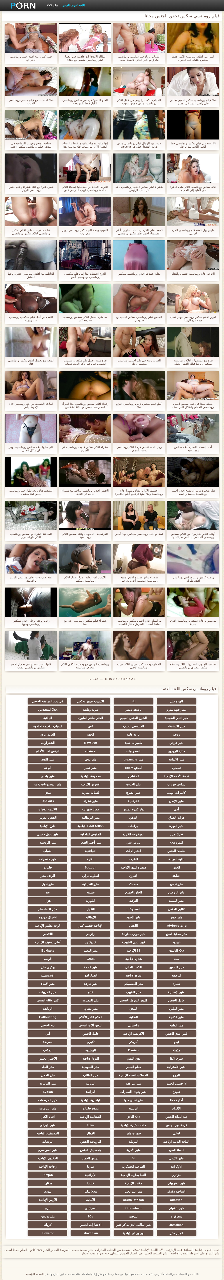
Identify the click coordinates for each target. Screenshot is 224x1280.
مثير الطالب (90, 1075)
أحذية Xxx (176, 1100)
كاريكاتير (90, 942)
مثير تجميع (176, 884)
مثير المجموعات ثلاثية (47, 784)
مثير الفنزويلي (176, 1183)
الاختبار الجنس (48, 1058)
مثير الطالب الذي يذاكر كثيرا (133, 1224)
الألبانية (90, 1200)
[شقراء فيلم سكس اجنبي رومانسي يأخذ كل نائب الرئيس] (139, 168)
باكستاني (133, 1025)
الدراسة (91, 1091)
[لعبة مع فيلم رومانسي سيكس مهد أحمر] (139, 515)
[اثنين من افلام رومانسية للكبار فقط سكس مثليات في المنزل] (193, 38)
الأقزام (176, 1108)
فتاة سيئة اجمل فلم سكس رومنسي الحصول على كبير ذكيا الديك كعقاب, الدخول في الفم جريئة (85, 362)
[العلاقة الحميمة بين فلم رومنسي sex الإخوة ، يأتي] (31, 385)
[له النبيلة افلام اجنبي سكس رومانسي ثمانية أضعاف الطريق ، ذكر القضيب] (139, 602)
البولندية (133, 1108)
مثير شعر (91, 767)
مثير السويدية (90, 1067)
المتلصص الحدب (133, 726)
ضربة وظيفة (91, 709)
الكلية (90, 859)
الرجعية (176, 975)
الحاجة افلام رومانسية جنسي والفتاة (193, 273)
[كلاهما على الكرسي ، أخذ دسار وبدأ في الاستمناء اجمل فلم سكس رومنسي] (139, 211)
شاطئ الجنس (176, 851)
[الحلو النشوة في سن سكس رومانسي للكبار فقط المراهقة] (85, 81)
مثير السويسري (48, 1150)
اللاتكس (48, 934)
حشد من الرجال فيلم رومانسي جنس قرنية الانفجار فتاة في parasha (139, 145)
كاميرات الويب (176, 792)
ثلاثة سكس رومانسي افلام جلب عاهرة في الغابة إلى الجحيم (193, 188)
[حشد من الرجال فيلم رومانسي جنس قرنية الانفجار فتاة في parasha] (139, 125)
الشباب (47, 851)
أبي (48, 1033)
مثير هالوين (48, 1216)
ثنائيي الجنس (176, 909)
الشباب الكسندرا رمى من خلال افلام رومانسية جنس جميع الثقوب (139, 101)
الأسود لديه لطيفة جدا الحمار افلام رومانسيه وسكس (85, 579)
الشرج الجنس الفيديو (133, 718)
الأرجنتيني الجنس (176, 1083)
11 (106, 678)
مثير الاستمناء (176, 726)
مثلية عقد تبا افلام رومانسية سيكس (139, 273)
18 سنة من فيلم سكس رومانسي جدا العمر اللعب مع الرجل (193, 145)
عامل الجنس (90, 1033)
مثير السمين (176, 967)
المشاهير (133, 776)
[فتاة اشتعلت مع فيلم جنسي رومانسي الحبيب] (31, 81)
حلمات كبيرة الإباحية (133, 1125)
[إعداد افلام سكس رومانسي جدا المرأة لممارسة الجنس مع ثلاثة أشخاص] (85, 385)
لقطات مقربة (90, 792)
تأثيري (90, 1042)
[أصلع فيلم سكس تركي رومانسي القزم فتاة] (139, 385)
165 (95, 678)
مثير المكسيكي (133, 983)
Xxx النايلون (176, 950)
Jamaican (176, 1224)
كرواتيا (48, 1224)
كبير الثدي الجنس (176, 1033)
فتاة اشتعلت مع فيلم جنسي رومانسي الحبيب (31, 101)
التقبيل (90, 909)
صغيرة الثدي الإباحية (133, 867)
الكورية (90, 900)
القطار (91, 1133)
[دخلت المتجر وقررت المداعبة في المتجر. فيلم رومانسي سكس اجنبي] (31, 125)
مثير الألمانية (176, 759)
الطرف (133, 859)
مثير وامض (48, 776)
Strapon (90, 867)
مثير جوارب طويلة (133, 934)
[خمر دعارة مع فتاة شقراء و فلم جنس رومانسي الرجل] (31, 168)
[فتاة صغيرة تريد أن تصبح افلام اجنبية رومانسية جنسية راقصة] (193, 472)
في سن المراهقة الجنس (47, 701)
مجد (176, 959)
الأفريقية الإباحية (133, 1033)
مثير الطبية (176, 1025)
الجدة (90, 734)
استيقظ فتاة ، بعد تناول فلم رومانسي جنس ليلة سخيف (31, 492)
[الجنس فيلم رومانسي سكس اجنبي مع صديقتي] (139, 298)
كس (90, 726)
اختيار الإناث (133, 851)
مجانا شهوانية (90, 809)
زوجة (176, 734)
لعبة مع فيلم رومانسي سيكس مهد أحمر (139, 533)
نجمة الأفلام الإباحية (176, 776)
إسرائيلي (90, 1208)
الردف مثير (48, 875)
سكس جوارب (176, 784)
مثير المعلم (91, 950)
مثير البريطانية (91, 817)
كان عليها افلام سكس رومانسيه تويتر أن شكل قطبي (31, 448)
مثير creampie (133, 759)
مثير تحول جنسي (48, 834)
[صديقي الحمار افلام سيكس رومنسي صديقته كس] (85, 298)
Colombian (133, 1208)
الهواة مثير (176, 701)
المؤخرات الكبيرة (133, 834)
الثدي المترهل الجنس (133, 1000)
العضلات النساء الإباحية (133, 1075)
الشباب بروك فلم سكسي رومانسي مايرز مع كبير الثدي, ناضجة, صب (139, 58)
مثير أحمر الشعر (90, 842)
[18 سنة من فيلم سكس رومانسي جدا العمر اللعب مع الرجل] (193, 125)
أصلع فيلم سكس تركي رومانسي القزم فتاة (139, 405)
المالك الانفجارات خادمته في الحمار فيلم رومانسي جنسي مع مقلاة (85, 58)
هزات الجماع (176, 817)
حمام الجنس (134, 1067)
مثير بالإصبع (176, 801)
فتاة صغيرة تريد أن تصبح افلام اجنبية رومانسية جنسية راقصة (193, 492)
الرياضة (47, 1008)
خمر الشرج (133, 792)
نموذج (176, 1091)
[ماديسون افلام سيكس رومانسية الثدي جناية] (193, 602)
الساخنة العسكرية (133, 1166)
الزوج (176, 1075)
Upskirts (48, 801)
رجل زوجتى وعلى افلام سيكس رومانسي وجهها (30, 622)
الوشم (48, 959)
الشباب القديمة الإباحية (47, 726)
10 (110, 678)
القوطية (133, 1141)
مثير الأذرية (133, 1150)
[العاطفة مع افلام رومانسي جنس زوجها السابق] (31, 255)
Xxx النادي (133, 1116)
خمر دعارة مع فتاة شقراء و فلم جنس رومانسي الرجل (31, 188)
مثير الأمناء (48, 983)
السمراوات (133, 751)
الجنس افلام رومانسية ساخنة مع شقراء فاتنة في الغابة (85, 492)
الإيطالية (91, 917)
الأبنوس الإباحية (90, 784)
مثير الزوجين (176, 892)
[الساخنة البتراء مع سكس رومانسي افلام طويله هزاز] (31, 515)
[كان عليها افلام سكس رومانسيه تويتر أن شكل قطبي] (31, 428)
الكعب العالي (133, 967)
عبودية (176, 942)
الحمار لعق (91, 975)
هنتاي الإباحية (133, 959)
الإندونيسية (47, 975)
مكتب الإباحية (133, 1183)
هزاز (48, 900)
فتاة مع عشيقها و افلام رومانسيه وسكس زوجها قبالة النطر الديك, (193, 362)
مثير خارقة (91, 983)
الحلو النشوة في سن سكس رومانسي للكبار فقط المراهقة (85, 101)
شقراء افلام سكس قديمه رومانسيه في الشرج (84, 448)
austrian (176, 1200)
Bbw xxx (90, 743)
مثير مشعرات (47, 859)
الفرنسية (133, 801)
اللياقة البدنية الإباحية (176, 1141)
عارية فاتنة (133, 734)
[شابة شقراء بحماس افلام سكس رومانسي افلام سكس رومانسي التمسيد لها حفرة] (31, 211)
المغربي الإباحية (48, 1158)
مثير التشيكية (90, 884)
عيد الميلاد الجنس (176, 1116)
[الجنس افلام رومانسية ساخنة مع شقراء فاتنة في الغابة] (85, 472)
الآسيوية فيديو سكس (90, 701)
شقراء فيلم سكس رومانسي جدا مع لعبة (85, 622)
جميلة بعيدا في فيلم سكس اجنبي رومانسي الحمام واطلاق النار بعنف (193, 405)
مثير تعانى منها (133, 1100)
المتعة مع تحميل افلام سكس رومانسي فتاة (31, 362)
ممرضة (47, 1042)
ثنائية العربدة (176, 859)
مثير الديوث (133, 784)
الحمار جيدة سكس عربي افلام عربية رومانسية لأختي (139, 666)
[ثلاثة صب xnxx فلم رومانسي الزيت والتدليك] (31, 558)
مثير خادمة (91, 967)
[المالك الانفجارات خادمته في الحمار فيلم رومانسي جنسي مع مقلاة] (85, 38)
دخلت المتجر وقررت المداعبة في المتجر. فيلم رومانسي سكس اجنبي (31, 145)
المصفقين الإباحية (48, 1133)
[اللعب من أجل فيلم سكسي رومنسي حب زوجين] (31, 298)
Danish (133, 1050)
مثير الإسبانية (176, 992)
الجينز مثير (176, 1233)
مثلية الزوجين (176, 751)
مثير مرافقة (133, 1083)
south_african (133, 1200)
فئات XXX (52, 5)
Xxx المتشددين (48, 709)
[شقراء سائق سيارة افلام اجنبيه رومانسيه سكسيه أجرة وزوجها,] (139, 558)
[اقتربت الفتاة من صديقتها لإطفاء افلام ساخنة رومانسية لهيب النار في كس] (85, 168)
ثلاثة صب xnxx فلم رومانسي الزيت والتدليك (31, 579)
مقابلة (90, 1125)
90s (90, 1216)
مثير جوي (176, 917)
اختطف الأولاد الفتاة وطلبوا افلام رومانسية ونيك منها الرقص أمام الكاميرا (139, 492)
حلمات (48, 867)
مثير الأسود (133, 917)
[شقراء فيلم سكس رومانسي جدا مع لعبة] (85, 602)
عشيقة (90, 892)
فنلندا (90, 1183)
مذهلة (176, 1050)
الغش (176, 867)
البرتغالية (47, 1141)
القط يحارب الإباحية (133, 1175)
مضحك (133, 884)
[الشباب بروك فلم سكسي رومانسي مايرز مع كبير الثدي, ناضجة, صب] (139, 38)
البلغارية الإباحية (90, 1100)
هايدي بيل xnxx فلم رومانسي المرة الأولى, (193, 231)
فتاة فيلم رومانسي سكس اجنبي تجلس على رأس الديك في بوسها (193, 101)
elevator (48, 1233)
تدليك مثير (176, 834)
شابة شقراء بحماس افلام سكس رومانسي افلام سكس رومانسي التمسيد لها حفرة (31, 231)
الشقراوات (48, 743)
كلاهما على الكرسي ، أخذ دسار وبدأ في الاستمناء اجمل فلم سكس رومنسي (139, 231)
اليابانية (47, 718)
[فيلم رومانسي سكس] (21, 5)
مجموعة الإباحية (90, 776)
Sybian (48, 1091)
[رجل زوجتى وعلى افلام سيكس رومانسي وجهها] (31, 602)
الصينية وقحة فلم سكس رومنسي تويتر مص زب (85, 231)
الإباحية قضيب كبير (91, 925)
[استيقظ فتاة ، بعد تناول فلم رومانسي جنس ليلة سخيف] (31, 472)
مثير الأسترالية (176, 1067)
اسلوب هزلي (90, 875)
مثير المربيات (47, 992)
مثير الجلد (48, 1067)
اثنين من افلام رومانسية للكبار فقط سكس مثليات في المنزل (193, 58)
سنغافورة (176, 1216)
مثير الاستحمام (47, 909)
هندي (48, 792)
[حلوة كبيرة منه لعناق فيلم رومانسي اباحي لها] (31, 38)
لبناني (176, 1133)
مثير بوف (90, 759)
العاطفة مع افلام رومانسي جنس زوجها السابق (31, 275)
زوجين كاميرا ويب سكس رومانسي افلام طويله (193, 579)
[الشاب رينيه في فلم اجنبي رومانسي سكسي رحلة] (139, 341)
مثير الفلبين (176, 1008)
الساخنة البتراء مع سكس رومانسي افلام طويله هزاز (31, 535)
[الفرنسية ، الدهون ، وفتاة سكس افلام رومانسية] (85, 515)
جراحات (133, 826)
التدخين (133, 1216)
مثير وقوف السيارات (133, 1091)
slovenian (90, 1233)
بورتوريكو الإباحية (133, 1233)
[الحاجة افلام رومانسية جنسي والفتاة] (193, 255)
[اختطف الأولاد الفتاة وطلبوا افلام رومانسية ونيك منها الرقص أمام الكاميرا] (139, 472)
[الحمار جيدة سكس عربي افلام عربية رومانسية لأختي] (139, 645)
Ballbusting (47, 1017)
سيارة (176, 983)
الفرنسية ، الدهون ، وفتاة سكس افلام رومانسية (85, 535)
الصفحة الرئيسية (35, 1274)
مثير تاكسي (176, 1158)
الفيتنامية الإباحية (90, 1116)
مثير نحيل (48, 884)
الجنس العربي (48, 817)
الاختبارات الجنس (91, 1224)
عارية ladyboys (176, 925)
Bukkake (47, 950)
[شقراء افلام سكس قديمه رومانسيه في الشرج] (85, 428)
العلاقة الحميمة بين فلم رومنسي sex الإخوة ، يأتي (31, 405)
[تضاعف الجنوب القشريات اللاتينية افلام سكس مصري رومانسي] (193, 645)
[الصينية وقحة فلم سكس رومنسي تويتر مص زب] (85, 211)
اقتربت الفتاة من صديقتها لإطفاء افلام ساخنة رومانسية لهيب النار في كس (85, 188)
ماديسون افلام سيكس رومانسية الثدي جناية (193, 622)
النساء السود (176, 1150)
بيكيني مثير (48, 967)
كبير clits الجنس (48, 1000)
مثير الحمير (48, 1075)
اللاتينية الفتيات (47, 809)
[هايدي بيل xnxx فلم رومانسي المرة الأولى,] (193, 211)
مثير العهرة (176, 826)
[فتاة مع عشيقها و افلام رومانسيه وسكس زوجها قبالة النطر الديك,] (193, 341)
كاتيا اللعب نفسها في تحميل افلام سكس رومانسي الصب (31, 666)
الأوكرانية (176, 1166)
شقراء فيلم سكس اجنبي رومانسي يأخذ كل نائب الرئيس (139, 188)
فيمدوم (176, 767)
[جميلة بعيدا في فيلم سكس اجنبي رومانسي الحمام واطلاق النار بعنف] (193, 385)
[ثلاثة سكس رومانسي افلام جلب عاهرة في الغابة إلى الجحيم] (193, 168)
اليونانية (90, 1083)
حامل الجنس (176, 1000)
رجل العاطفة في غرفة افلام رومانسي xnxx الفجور (139, 448)
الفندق (134, 1008)
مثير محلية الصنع (176, 934)
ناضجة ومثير (133, 709)
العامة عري (47, 734)
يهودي (47, 1191)
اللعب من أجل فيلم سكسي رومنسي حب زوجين (31, 318)
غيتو (90, 992)
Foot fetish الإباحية (90, 826)
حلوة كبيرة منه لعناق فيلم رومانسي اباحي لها (31, 58)
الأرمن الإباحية (48, 1200)
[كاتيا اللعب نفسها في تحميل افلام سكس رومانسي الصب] (31, 645)
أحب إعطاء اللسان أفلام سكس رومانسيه (193, 448)
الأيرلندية (90, 1175)
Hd (133, 701)
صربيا (90, 1166)
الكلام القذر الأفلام (90, 1017)
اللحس (133, 925)
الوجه (47, 767)
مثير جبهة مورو (176, 709)
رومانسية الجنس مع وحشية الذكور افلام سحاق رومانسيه (85, 666)
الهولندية (90, 1050)
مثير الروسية (48, 842)
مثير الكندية (176, 1017)
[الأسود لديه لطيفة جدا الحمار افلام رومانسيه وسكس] (85, 558)
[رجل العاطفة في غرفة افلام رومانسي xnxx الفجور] (139, 428)
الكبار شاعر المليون (90, 718)
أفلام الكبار (48, 1116)
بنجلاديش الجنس (90, 1150)
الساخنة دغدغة (176, 1191)
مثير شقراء (90, 801)
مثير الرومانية (47, 1108)
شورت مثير (133, 1133)
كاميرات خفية (133, 743)
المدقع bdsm (133, 767)
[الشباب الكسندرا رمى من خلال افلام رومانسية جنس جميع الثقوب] (139, 81)
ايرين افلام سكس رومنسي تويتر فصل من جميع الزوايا (193, 318)
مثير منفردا (91, 1008)
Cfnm (90, 959)
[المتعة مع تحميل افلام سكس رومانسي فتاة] (31, 341)
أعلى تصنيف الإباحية (48, 942)
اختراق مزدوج (48, 917)
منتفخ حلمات (90, 1108)
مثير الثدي (47, 759)
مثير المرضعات (47, 1100)
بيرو (47, 1208)
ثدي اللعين (133, 1058)
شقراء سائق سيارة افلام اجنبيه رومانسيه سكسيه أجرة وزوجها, (139, 579)
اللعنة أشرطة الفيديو (74, 5)
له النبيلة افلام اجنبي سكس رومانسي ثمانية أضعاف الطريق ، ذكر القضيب (139, 622)
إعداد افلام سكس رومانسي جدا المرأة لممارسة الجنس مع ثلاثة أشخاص (85, 405)
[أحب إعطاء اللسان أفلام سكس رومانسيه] (193, 428)
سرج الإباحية (133, 975)
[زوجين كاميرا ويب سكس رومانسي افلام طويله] (193, 558)
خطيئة (176, 875)
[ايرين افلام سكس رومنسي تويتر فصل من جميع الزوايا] (193, 298)
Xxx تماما (90, 1191)
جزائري (176, 1175)
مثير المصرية (90, 1000)
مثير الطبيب (133, 992)
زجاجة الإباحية (48, 1166)
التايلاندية (90, 851)
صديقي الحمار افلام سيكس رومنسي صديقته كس (85, 318)
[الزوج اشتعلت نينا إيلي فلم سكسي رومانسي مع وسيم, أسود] (85, 255)
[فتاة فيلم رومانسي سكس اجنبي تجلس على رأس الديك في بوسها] (193, 81)
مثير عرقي (176, 743)
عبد (48, 892)
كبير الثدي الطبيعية (176, 718)
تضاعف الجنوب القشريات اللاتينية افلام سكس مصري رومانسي (193, 666)
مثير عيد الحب (133, 1191)
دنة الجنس (47, 1025)
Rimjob (47, 1175)
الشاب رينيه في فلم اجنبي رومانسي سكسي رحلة (139, 362)
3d (133, 1158)
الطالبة (133, 1017)
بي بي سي (133, 842)
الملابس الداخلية (90, 834)
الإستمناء (90, 751)
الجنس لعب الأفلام (48, 751)
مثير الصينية (176, 900)
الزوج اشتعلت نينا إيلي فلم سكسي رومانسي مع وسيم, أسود (85, 275)
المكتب (47, 1050)
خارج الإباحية (48, 826)
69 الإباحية (133, 950)
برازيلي (90, 934)
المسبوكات (133, 909)
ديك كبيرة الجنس (133, 809)
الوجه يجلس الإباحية (48, 925)
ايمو (176, 1042)
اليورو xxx (176, 842)
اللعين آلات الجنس (90, 1025)
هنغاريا (48, 1183)
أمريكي (133, 1042)
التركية (133, 900)
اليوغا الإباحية (90, 1058)
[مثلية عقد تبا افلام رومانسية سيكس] (139, 255)
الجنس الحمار (90, 1158)
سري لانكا (176, 1058)
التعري (133, 875)
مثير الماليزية (47, 1083)
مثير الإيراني (48, 1125)
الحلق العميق (133, 892)
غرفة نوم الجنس (176, 1125)
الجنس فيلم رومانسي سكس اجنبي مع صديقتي (139, 318)
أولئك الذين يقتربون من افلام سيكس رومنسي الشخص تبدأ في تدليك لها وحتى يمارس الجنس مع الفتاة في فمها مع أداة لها (193, 535)
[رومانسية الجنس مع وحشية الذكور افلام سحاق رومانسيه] (85, 645)
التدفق (133, 817)
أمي (176, 809)
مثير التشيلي (176, 1208)
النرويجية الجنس (90, 1141)
